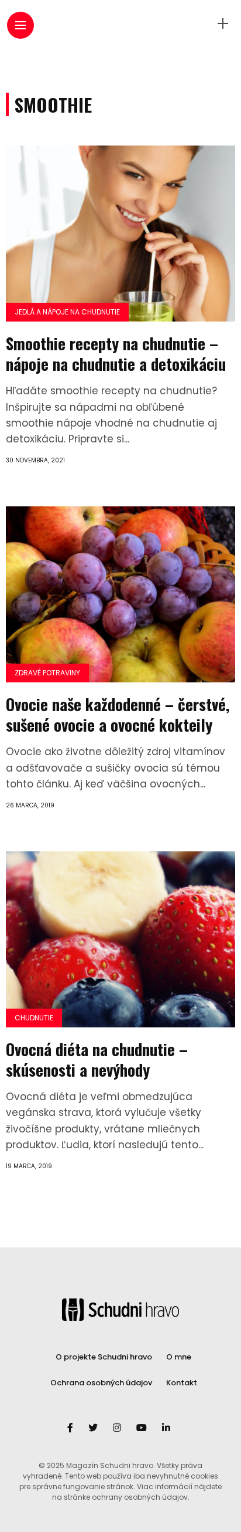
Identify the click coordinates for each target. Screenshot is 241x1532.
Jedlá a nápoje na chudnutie (67, 312)
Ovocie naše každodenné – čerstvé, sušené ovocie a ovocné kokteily (117, 714)
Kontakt (181, 1382)
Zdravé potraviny (47, 673)
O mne (178, 1356)
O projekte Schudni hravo (104, 1356)
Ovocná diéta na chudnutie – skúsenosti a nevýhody (97, 1059)
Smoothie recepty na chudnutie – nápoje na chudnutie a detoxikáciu (116, 354)
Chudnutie (34, 1018)
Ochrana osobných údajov (101, 1382)
